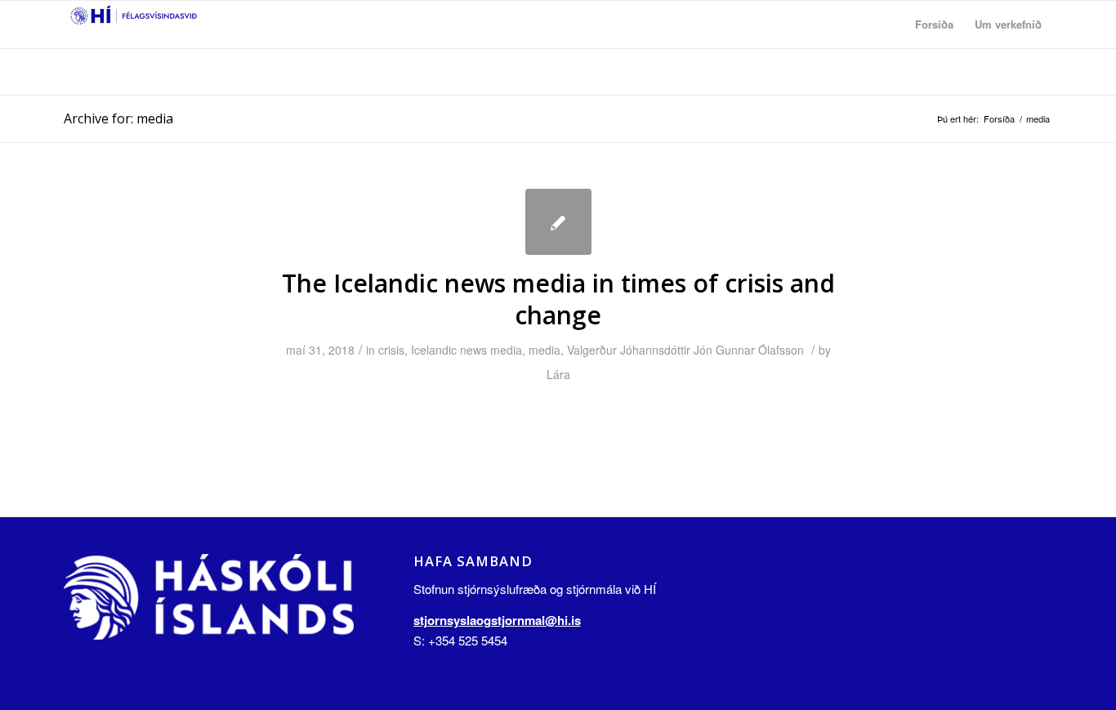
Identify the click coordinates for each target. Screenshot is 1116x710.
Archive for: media (118, 118)
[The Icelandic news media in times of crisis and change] (558, 222)
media (544, 350)
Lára (558, 374)
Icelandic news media (466, 350)
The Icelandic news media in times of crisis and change (558, 299)
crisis (391, 350)
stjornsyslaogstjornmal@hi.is (497, 620)
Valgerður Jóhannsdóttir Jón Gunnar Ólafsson (685, 350)
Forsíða (999, 119)
